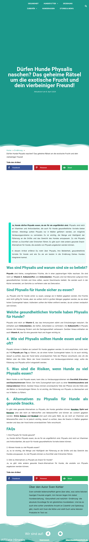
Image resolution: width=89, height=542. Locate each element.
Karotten (74, 409)
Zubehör (31, 8)
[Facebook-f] (48, 533)
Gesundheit (33, 3)
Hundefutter (50, 3)
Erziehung (68, 3)
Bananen (10, 413)
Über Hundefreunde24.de (77, 540)
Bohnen (23, 416)
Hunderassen (48, 8)
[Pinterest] (60, 533)
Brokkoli (34, 416)
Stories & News (67, 8)
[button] (86, 6)
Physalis (29, 267)
